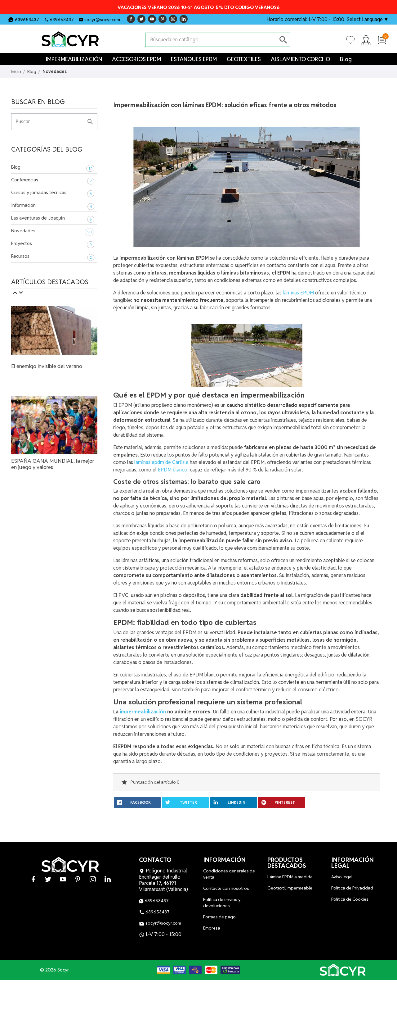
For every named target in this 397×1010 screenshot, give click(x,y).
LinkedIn (184, 19)
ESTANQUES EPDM (194, 59)
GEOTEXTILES (244, 59)
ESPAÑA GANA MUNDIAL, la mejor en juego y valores (52, 463)
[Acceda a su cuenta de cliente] (366, 39)
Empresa (211, 928)
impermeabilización (143, 711)
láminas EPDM (298, 292)
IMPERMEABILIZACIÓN (74, 59)
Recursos (20, 256)
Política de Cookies (349, 899)
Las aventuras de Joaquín (38, 218)
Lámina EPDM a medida (290, 877)
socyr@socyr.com (102, 19)
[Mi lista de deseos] (350, 39)
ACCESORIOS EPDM (136, 59)
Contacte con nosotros (226, 888)
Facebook (131, 19)
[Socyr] (342, 970)
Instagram (173, 19)
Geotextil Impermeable (289, 888)
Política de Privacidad (352, 888)
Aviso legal (341, 877)
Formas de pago (219, 917)
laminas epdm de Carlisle (161, 462)
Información (23, 205)
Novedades (23, 231)
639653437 (27, 19)
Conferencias (24, 180)
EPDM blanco (172, 469)
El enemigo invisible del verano (46, 366)
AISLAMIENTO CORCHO (300, 59)
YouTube (152, 19)
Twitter (141, 19)
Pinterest (162, 19)
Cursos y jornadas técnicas (38, 192)
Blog (346, 59)
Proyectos (21, 243)
